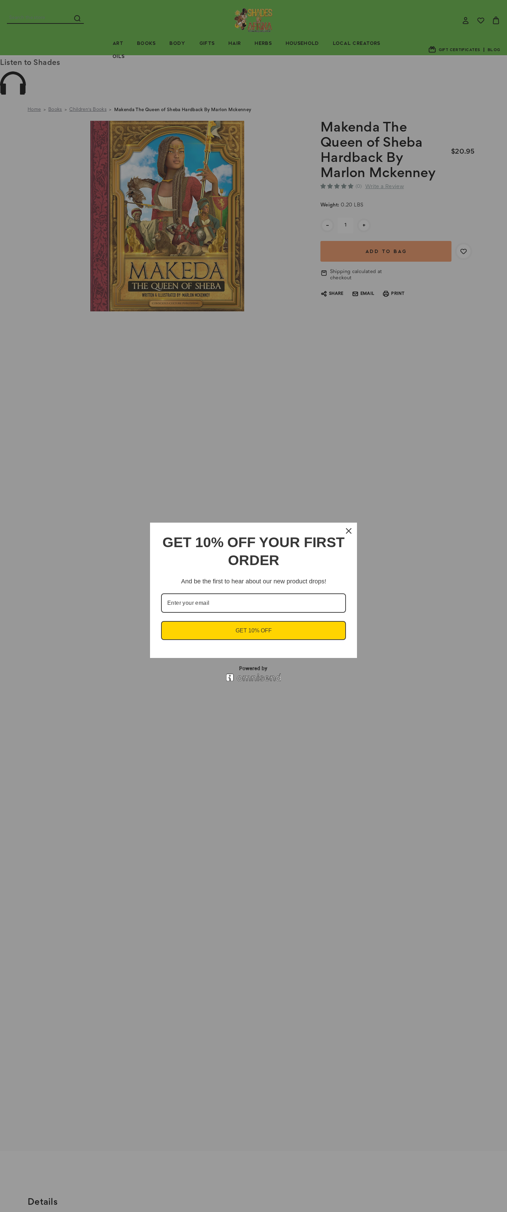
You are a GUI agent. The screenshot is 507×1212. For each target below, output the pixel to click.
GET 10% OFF (254, 630)
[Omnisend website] (253, 673)
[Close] (348, 531)
